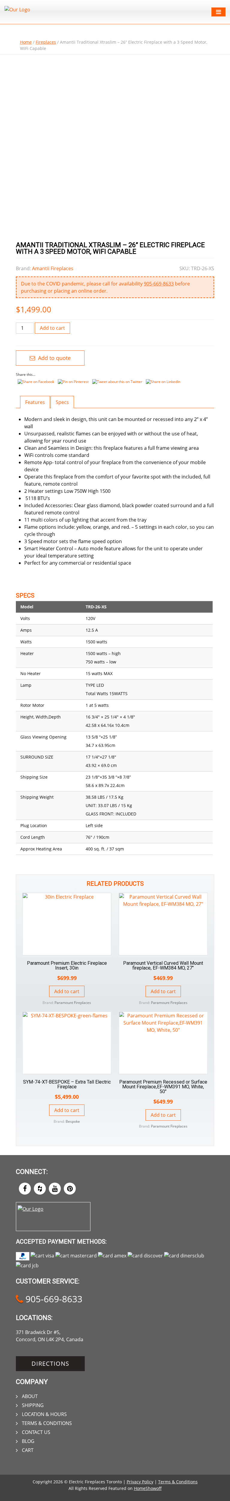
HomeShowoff (148, 1488)
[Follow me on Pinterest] (70, 1189)
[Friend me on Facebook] (25, 1189)
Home (26, 42)
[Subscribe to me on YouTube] (55, 1189)
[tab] (35, 402)
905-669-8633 (159, 283)
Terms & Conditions (47, 1423)
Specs (62, 402)
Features (35, 402)
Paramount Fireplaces (73, 1002)
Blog (28, 1441)
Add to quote (54, 357)
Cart (28, 1450)
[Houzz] (40, 1189)
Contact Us (36, 1432)
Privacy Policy (140, 1482)
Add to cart (52, 328)
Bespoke (73, 1121)
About (30, 1396)
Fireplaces (46, 42)
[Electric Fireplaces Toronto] (17, 9)
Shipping (33, 1405)
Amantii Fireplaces (52, 268)
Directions (50, 1363)
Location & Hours (44, 1414)
